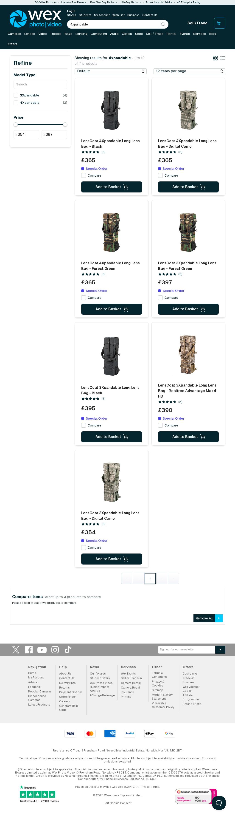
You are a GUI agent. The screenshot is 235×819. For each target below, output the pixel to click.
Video (42, 34)
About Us (65, 673)
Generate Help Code (68, 708)
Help (63, 667)
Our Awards (98, 673)
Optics (127, 34)
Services (199, 34)
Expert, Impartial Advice (158, 2)
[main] (117, 340)
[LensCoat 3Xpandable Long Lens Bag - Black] (111, 356)
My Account (102, 15)
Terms (155, 786)
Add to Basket (108, 187)
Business (133, 15)
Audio (114, 34)
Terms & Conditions (159, 674)
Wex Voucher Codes (191, 688)
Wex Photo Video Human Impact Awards (101, 686)
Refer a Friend (192, 704)
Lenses (29, 34)
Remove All (204, 618)
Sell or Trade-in (131, 678)
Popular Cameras (40, 691)
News (94, 667)
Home (32, 673)
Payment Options (71, 692)
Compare (94, 175)
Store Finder (67, 696)
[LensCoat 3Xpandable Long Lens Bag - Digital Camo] (111, 482)
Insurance (127, 692)
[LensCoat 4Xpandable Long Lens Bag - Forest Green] (111, 232)
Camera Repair (131, 687)
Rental (171, 34)
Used (139, 34)
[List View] (222, 58)
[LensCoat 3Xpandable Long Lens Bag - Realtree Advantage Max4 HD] (188, 354)
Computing (99, 34)
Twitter (16, 649)
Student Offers (100, 678)
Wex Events (128, 673)
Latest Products (39, 704)
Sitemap (157, 690)
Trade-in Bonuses (188, 680)
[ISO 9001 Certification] (196, 797)
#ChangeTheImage (102, 695)
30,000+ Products (45, 2)
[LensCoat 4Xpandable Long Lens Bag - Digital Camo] (188, 110)
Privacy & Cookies (158, 683)
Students (85, 15)
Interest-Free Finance (73, 2)
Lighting (81, 34)
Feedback (35, 687)
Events (185, 34)
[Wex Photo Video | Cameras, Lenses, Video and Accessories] (36, 19)
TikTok (68, 649)
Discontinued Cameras (37, 698)
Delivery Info (67, 683)
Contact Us (149, 15)
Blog (212, 34)
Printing (126, 696)
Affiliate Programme (191, 697)
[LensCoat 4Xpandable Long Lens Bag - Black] (111, 110)
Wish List (118, 15)
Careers (64, 701)
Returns (64, 687)
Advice (32, 682)
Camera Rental (131, 683)
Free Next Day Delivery (103, 2)
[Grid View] (215, 58)
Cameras (14, 34)
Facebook (29, 649)
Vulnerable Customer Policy (163, 705)
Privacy (144, 786)
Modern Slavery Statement (162, 696)
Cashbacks (190, 673)
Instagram (55, 649)
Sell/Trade (197, 23)
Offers (12, 44)
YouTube (42, 649)
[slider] (16, 124)
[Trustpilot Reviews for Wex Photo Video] (39, 794)
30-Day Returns (131, 2)
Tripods (56, 34)
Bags (68, 34)
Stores (71, 15)
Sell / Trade (154, 34)
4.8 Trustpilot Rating (188, 2)
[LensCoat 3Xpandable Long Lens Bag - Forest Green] (188, 232)
